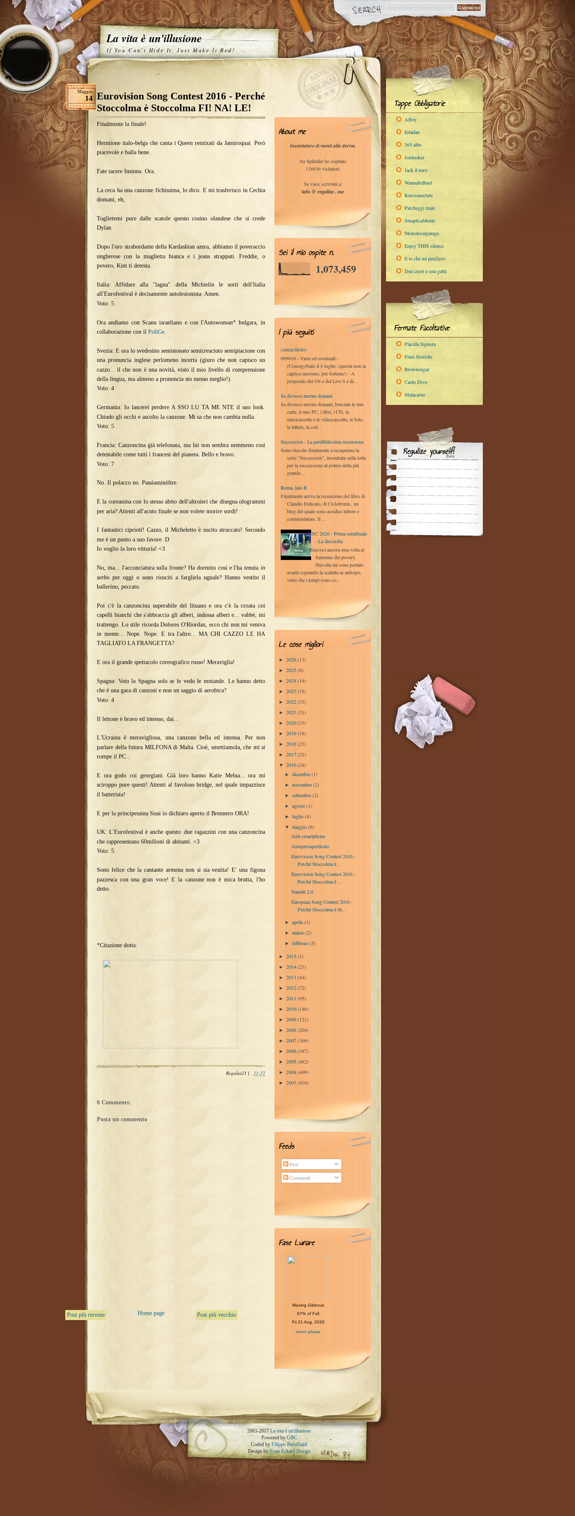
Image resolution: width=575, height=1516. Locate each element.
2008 (292, 1029)
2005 (292, 1061)
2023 (292, 691)
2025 (292, 670)
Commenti (299, 1177)
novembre (302, 784)
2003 (292, 1082)
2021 (292, 712)
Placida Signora (420, 343)
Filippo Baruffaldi (289, 1444)
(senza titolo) (293, 349)
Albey (411, 119)
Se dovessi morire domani (307, 395)
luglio (298, 816)
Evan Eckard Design (290, 1451)
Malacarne (415, 394)
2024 (292, 680)
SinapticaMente (420, 220)
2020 (292, 722)
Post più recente (86, 1315)
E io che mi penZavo (425, 258)
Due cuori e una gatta (426, 271)
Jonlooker (414, 157)
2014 (292, 966)
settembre (302, 795)
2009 (292, 1019)
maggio (300, 826)
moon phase (308, 1331)
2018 (292, 743)
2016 (292, 764)
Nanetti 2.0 (302, 891)
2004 (292, 1072)
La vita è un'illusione (154, 38)
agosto (299, 805)
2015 (292, 956)
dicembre (301, 774)
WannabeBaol (418, 182)
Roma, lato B (294, 487)
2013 (292, 977)
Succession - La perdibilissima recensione (322, 441)
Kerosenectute (419, 195)
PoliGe (156, 332)
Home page (151, 1313)
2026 (292, 659)
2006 (292, 1050)
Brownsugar (417, 369)
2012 (292, 987)
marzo (299, 932)
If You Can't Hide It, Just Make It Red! (170, 50)
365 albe (413, 144)
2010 (292, 1008)
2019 (292, 733)
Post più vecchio (216, 1315)
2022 (292, 701)
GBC (292, 1438)
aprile (298, 922)
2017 (292, 754)
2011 (292, 998)
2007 (292, 1040)
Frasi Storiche (418, 356)
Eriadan (412, 132)
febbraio (301, 943)
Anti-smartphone (308, 836)
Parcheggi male (420, 207)
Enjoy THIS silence (424, 245)
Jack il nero (416, 169)
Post (293, 1164)
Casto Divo (416, 381)
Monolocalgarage (422, 233)
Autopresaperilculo (310, 846)
